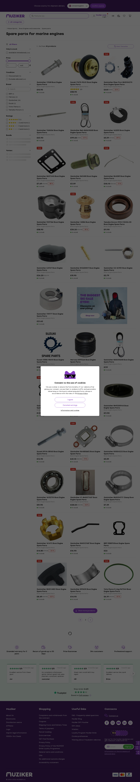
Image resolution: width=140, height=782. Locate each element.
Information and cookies (70, 410)
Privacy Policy (83, 393)
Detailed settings (70, 405)
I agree (70, 399)
